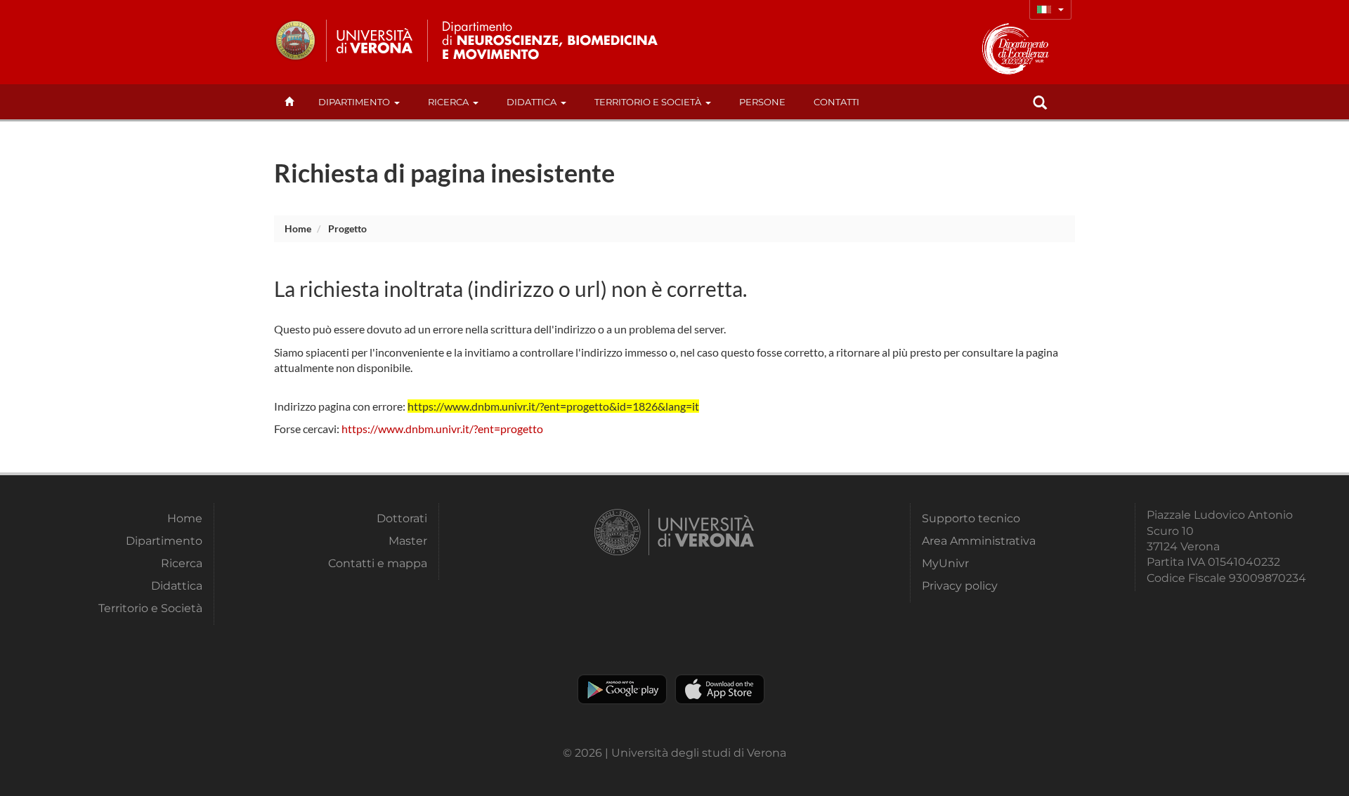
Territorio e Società (647, 101)
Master (408, 541)
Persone (762, 101)
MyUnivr (945, 563)
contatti (836, 101)
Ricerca (448, 101)
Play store (622, 689)
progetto (347, 228)
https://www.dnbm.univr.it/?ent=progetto (442, 428)
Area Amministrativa (979, 541)
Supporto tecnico (971, 518)
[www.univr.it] (344, 41)
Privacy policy (960, 585)
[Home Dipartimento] (561, 41)
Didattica (531, 101)
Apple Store (720, 689)
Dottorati (402, 518)
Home (298, 228)
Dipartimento (354, 101)
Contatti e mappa (377, 563)
